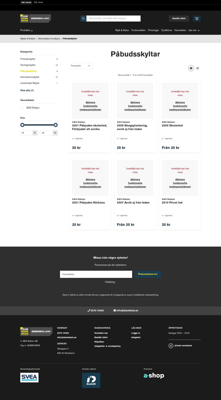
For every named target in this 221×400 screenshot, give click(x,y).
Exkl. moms (38, 2)
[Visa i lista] (198, 68)
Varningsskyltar (39, 65)
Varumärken (180, 30)
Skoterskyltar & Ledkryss (49, 39)
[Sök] (83, 19)
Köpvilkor (99, 342)
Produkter (25, 30)
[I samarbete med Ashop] (154, 376)
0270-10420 (97, 311)
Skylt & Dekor (122, 30)
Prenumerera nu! (147, 274)
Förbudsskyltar (39, 59)
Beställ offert (179, 19)
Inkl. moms (26, 2)
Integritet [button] (135, 338)
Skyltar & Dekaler (27, 39)
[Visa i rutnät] (191, 68)
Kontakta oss (101, 333)
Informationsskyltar (39, 77)
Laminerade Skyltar (39, 83)
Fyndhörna (166, 30)
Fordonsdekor (138, 30)
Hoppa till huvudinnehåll (109, 4)
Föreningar (153, 30)
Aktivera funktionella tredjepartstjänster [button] (90, 106)
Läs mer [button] (192, 30)
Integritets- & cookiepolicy (107, 346)
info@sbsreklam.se (127, 311)
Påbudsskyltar (70, 39)
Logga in (135, 333)
